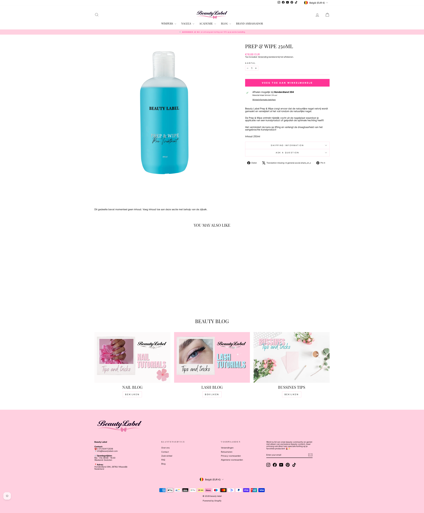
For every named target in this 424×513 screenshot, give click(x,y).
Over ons (165, 447)
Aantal (250, 63)
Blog (163, 464)
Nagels (186, 23)
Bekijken (132, 394)
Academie (206, 23)
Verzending (263, 57)
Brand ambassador (249, 23)
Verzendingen (227, 447)
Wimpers (167, 23)
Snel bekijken (122, 288)
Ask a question (287, 152)
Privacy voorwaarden (231, 456)
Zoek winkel (166, 456)
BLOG (225, 23)
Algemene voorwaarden (232, 460)
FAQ (163, 460)
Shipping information (287, 145)
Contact (165, 452)
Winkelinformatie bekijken (264, 100)
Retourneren (226, 452)
